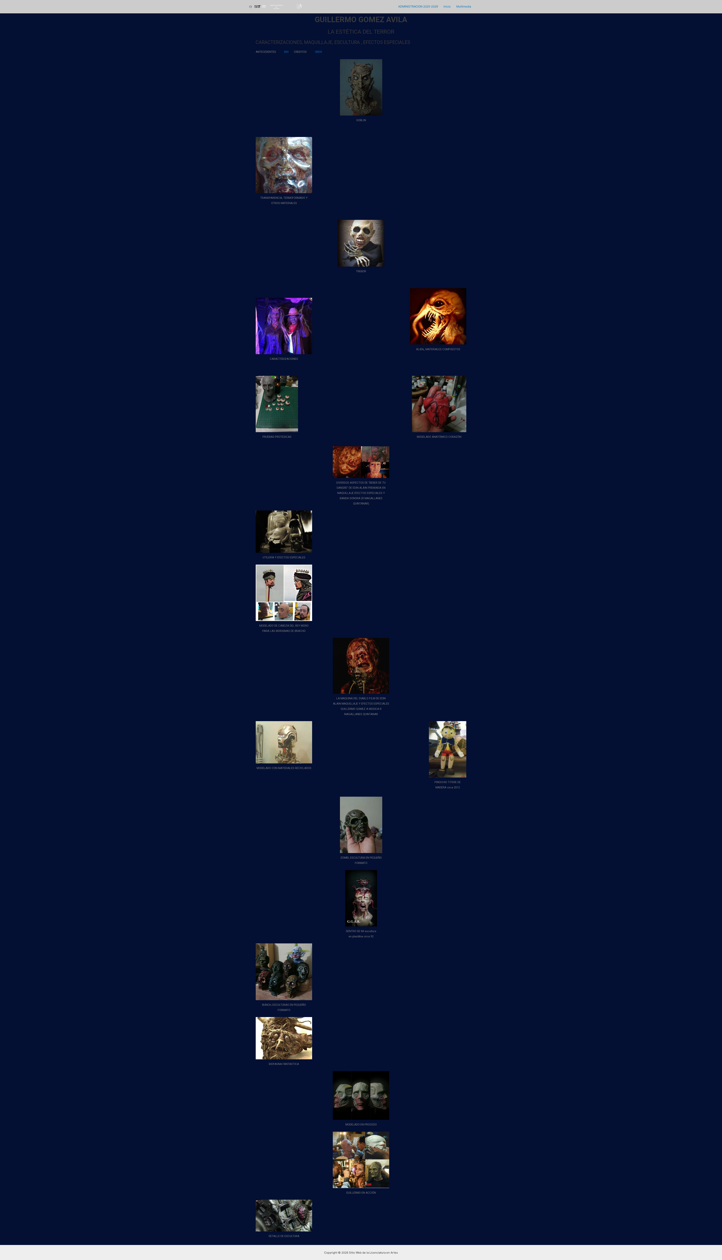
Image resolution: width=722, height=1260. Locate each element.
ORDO (318, 52)
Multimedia (463, 6)
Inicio (447, 6)
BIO (286, 52)
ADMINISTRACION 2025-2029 (418, 6)
